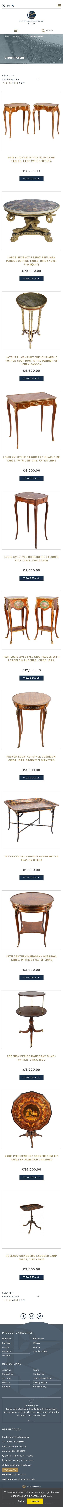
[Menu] (59, 5)
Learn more (46, 1496)
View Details (31, 178)
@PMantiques (31, 1406)
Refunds (6, 1386)
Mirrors (36, 1343)
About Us (6, 1370)
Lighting (6, 1343)
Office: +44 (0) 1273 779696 (18, 1456)
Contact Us (7, 1374)
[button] (28, 1420)
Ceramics (6, 1351)
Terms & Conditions (42, 1378)
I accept (35, 1501)
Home (7, 36)
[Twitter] (12, 5)
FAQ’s (36, 1370)
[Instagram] (8, 5)
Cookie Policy (39, 1386)
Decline (21, 1501)
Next (22, 83)
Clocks (5, 1347)
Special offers (40, 1351)
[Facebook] (3, 5)
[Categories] (15, 31)
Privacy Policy (40, 1382)
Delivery (6, 1382)
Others (36, 1347)
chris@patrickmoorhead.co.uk (17, 1465)
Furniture (16, 36)
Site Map (6, 1378)
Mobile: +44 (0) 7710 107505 (18, 1460)
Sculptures (38, 1338)
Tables (26, 36)
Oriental (6, 1355)
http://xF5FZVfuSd (37, 1415)
